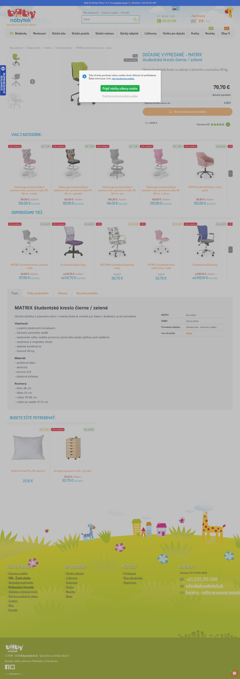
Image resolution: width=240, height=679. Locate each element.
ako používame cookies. (123, 78)
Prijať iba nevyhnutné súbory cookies (120, 95)
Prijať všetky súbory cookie (120, 88)
